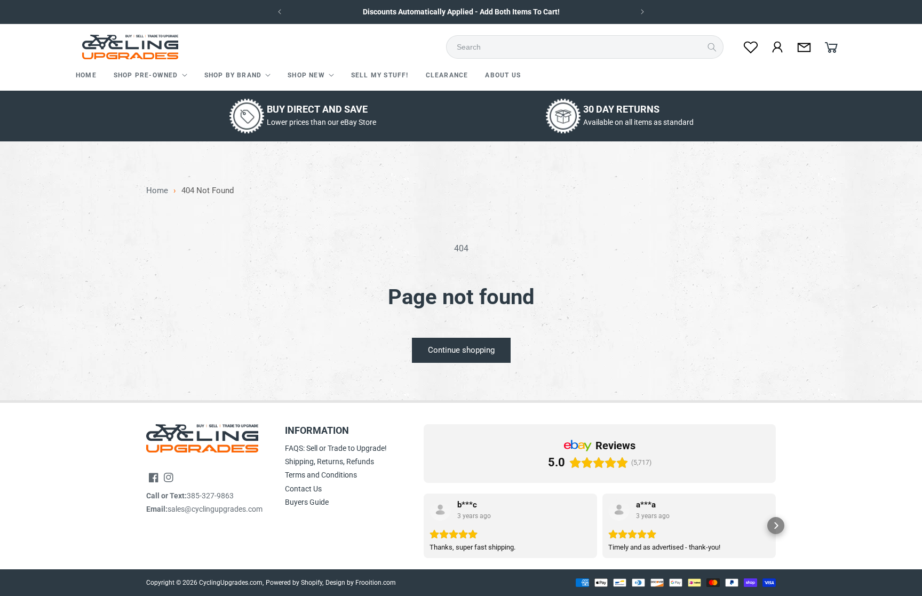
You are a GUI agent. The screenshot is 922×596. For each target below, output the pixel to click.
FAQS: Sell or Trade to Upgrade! (336, 448)
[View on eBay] (440, 510)
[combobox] (588, 47)
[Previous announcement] (279, 11)
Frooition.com (375, 582)
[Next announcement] (642, 11)
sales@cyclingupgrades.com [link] (215, 509)
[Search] (711, 47)
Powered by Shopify (294, 582)
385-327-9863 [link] (210, 495)
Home (157, 191)
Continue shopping (461, 350)
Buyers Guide (307, 502)
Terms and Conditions (321, 475)
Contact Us (303, 488)
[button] (150, 75)
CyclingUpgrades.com (231, 582)
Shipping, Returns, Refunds (329, 461)
